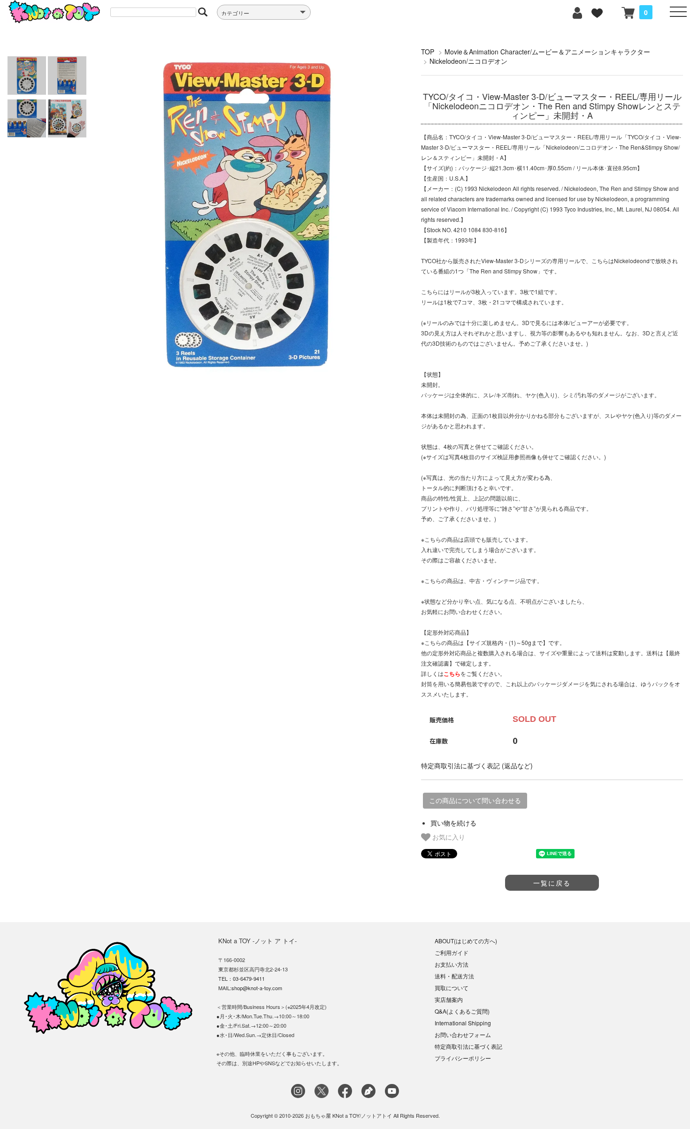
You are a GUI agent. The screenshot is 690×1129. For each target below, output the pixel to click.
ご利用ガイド (451, 952)
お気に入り (447, 836)
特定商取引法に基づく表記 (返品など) (477, 765)
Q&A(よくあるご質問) (462, 1011)
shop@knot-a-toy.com (256, 988)
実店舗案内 (449, 999)
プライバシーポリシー (463, 1058)
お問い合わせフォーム (463, 1034)
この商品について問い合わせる (475, 800)
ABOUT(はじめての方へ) (466, 941)
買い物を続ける (453, 822)
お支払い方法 (451, 964)
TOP (427, 51)
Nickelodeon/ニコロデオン (468, 61)
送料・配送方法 (454, 976)
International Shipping (463, 1023)
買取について (451, 988)
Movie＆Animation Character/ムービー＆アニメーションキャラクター (547, 51)
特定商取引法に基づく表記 (468, 1046)
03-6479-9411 (249, 978)
